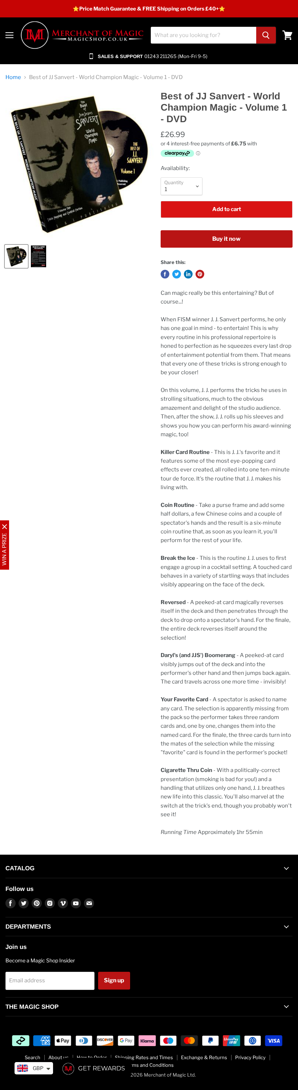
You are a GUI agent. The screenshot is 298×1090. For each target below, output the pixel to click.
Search (32, 1057)
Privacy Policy (250, 1057)
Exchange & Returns (204, 1057)
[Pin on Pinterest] (200, 274)
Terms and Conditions (149, 1065)
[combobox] (203, 35)
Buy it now (226, 238)
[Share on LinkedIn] (188, 274)
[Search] (266, 35)
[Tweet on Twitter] (176, 274)
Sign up (114, 980)
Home (13, 77)
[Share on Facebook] (165, 274)
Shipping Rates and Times (144, 1057)
